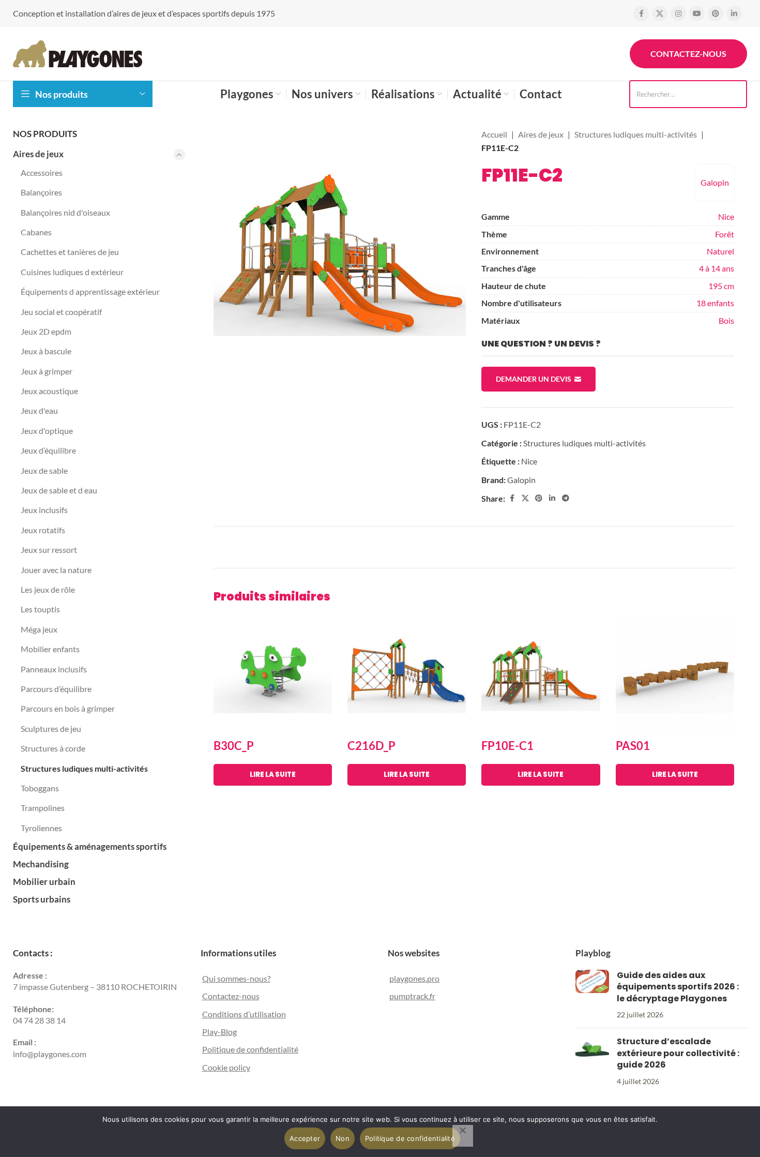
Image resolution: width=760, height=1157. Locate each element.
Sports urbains (41, 899)
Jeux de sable (44, 470)
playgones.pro (414, 978)
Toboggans (40, 788)
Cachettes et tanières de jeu (70, 252)
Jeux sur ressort (49, 549)
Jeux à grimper (46, 371)
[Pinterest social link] (715, 13)
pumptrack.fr (412, 996)
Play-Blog (219, 1031)
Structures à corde (53, 748)
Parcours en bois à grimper (68, 708)
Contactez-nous (688, 53)
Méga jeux (39, 629)
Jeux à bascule (46, 351)
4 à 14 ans (716, 268)
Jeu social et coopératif (61, 312)
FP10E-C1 (507, 746)
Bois (726, 320)
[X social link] (659, 13)
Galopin (715, 182)
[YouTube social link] (697, 13)
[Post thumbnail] (592, 995)
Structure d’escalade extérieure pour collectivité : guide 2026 (678, 1053)
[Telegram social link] (565, 498)
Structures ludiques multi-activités (84, 768)
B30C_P (234, 746)
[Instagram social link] (678, 13)
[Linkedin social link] (734, 13)
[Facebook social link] (641, 13)
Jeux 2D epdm (46, 331)
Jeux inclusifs (44, 510)
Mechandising (41, 864)
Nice (726, 216)
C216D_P (371, 746)
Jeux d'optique (47, 430)
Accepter (305, 1138)
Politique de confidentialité (250, 1049)
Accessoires (42, 172)
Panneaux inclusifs (54, 669)
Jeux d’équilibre (48, 450)
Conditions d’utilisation (244, 1014)
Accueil (494, 134)
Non (342, 1138)
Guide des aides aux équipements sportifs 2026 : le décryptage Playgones (678, 986)
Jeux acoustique (49, 391)
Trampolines (43, 808)
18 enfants (715, 303)
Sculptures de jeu (51, 728)
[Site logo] (77, 52)
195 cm (721, 286)
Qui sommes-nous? (236, 978)
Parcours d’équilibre (56, 689)
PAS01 (633, 746)
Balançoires (41, 192)
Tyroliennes (41, 828)
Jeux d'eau (39, 410)
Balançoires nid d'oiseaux (65, 212)
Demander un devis (533, 378)
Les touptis (40, 609)
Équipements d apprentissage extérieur (90, 291)
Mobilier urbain (44, 881)
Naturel (720, 251)
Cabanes (36, 232)
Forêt (724, 234)
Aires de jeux (38, 153)
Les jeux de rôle (48, 589)
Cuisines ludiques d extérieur (72, 272)
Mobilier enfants (50, 649)
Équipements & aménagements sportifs (89, 846)
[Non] (462, 1136)
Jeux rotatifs (43, 530)
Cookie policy (226, 1067)
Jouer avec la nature (56, 570)
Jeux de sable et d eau (59, 490)
